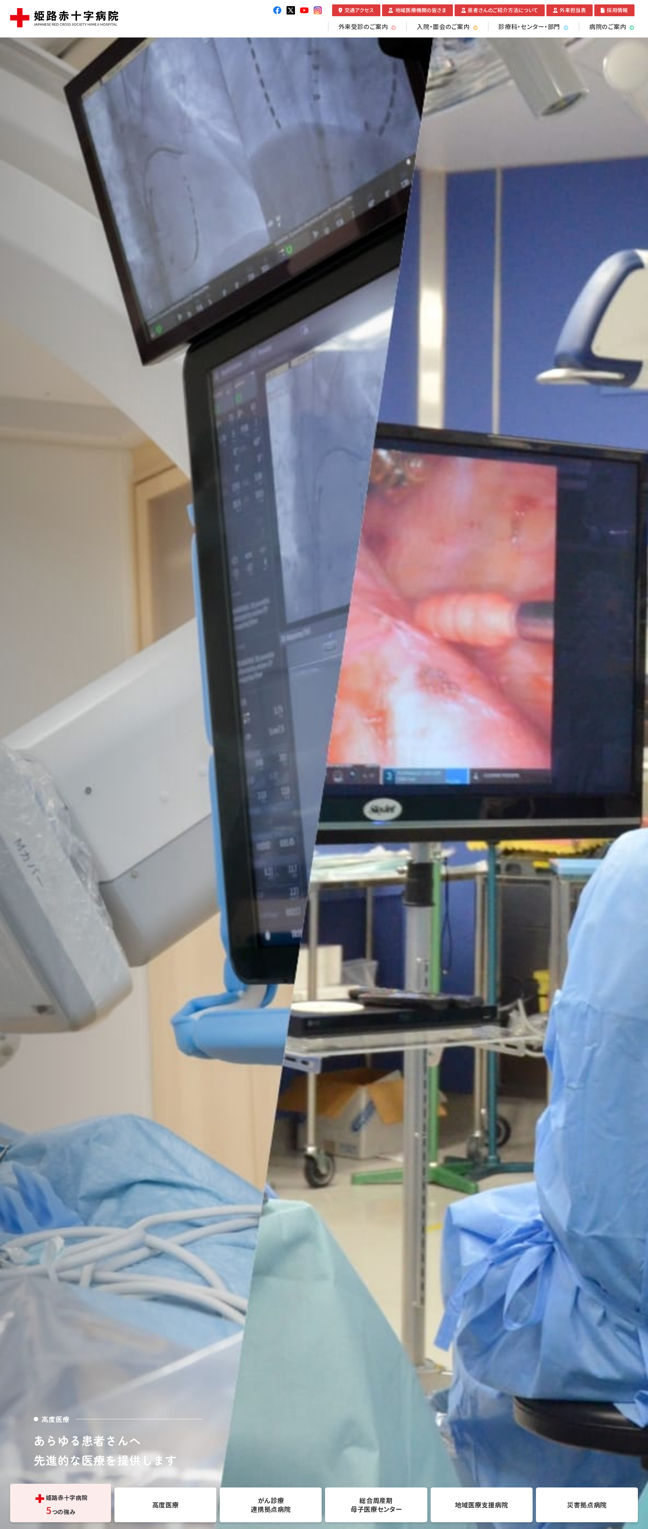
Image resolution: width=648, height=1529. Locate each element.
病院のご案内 (607, 26)
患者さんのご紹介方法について (503, 10)
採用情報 (617, 10)
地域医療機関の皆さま (421, 10)
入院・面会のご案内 (443, 26)
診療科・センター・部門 (529, 26)
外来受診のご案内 (363, 26)
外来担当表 (573, 10)
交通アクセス (359, 10)
